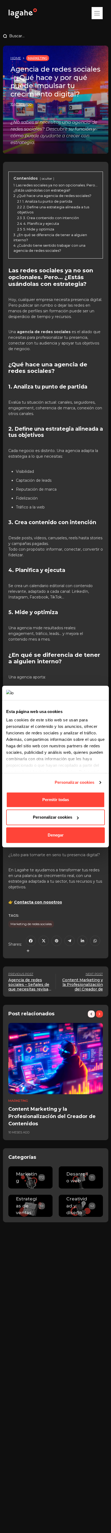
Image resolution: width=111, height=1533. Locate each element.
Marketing (37, 58)
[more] (28, 951)
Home (16, 58)
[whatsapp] (95, 941)
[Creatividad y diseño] (81, 1206)
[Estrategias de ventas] (30, 1206)
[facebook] (31, 941)
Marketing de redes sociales (31, 924)
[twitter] (44, 941)
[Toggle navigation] (97, 13)
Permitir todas (55, 799)
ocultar (47, 178)
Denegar (56, 835)
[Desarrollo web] (81, 1177)
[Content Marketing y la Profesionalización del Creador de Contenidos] (55, 1058)
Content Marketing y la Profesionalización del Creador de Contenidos (52, 1116)
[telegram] (69, 941)
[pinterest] (56, 941)
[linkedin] (82, 941)
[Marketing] (30, 1177)
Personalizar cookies (75, 782)
